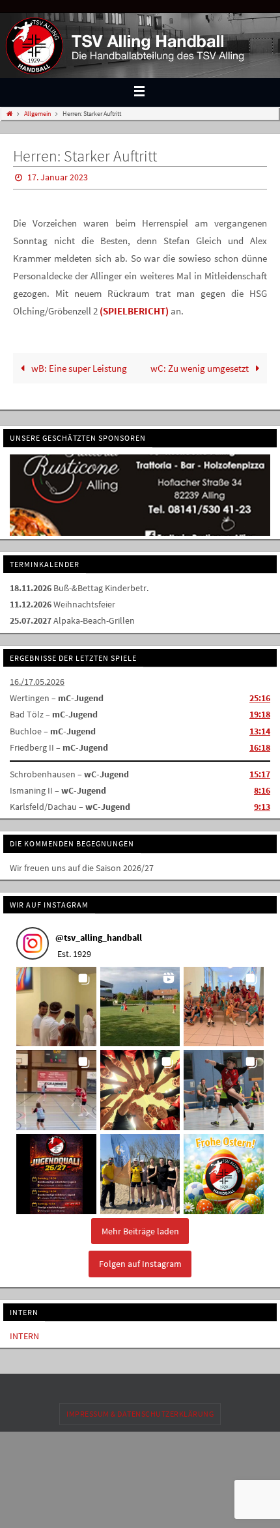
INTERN (24, 1331)
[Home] (9, 113)
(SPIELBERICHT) (134, 307)
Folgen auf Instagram (140, 1260)
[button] (56, 1002)
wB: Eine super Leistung (78, 365)
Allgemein (37, 113)
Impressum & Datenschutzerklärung (140, 1409)
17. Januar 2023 (57, 176)
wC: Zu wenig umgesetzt (200, 365)
